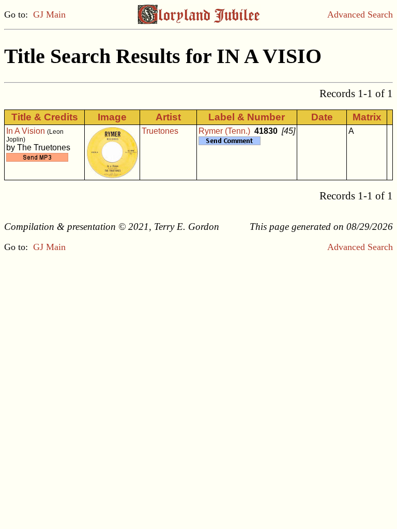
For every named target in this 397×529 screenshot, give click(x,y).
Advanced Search (360, 14)
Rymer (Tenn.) (224, 131)
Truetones (160, 131)
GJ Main (49, 14)
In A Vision (25, 131)
